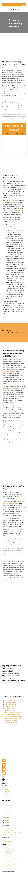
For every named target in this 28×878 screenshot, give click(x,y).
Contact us (7, 793)
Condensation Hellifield (10, 706)
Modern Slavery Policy (10, 848)
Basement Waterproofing (11, 828)
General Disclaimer (9, 866)
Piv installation (8, 841)
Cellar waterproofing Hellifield (12, 714)
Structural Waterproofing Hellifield (13, 718)
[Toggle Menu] (23, 5)
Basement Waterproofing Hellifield (13, 716)
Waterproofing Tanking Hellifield (13, 712)
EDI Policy (7, 856)
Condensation (8, 812)
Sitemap (7, 797)
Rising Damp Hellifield (10, 702)
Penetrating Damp (9, 814)
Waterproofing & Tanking (11, 830)
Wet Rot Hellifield (9, 710)
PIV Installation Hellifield (11, 722)
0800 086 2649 (15, 9)
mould (4, 388)
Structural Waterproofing (11, 834)
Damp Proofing (8, 806)
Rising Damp (8, 810)
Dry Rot (7, 822)
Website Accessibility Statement (12, 858)
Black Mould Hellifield (10, 704)
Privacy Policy (8, 854)
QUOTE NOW (5, 335)
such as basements (15, 210)
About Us (7, 791)
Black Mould (8, 808)
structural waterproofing (14, 200)
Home (6, 789)
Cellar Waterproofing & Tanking (13, 832)
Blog (6, 795)
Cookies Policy (8, 852)
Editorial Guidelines (9, 862)
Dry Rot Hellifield (9, 708)
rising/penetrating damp (17, 388)
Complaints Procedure (10, 864)
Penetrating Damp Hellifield (11, 720)
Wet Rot (7, 820)
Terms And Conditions (10, 868)
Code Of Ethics (8, 860)
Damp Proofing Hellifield (11, 700)
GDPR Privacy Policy (10, 850)
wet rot (8, 390)
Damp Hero (14, 573)
